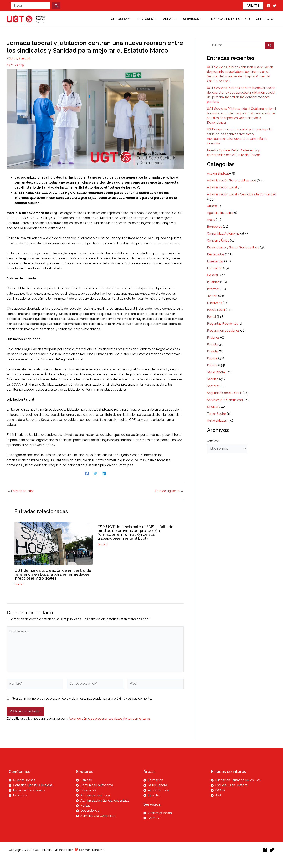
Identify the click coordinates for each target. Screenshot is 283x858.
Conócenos (121, 19)
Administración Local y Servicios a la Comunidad (241, 194)
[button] (253, 5)
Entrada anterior (20, 491)
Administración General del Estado (231, 180)
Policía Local (216, 310)
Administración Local (222, 187)
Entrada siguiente (169, 491)
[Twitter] (274, 6)
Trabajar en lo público (229, 19)
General (212, 275)
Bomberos (214, 226)
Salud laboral (216, 372)
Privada (212, 344)
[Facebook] (268, 6)
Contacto (264, 19)
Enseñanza (215, 261)
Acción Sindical (218, 173)
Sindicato (213, 407)
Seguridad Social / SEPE (224, 393)
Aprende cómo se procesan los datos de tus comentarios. (110, 718)
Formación (214, 268)
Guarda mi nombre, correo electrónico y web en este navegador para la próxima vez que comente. (82, 698)
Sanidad (24, 58)
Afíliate (212, 206)
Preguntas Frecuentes (222, 323)
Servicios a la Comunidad (225, 400)
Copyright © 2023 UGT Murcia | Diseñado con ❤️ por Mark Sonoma (56, 850)
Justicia (212, 296)
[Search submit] (56, 5)
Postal (211, 317)
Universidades (217, 420)
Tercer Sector (216, 414)
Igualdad (213, 282)
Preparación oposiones (223, 330)
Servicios (191, 19)
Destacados (215, 254)
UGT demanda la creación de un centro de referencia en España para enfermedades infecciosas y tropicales (52, 574)
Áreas (168, 19)
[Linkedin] (104, 474)
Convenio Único (218, 240)
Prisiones (213, 337)
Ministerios (214, 303)
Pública (12, 58)
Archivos (213, 441)
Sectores (145, 19)
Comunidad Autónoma (223, 233)
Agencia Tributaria (220, 213)
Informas (213, 289)
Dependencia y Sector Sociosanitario (233, 247)
